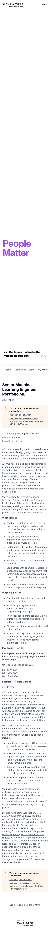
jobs (8, 369)
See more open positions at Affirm (25, 905)
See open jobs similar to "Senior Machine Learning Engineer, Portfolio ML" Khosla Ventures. (26, 421)
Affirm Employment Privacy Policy (20, 819)
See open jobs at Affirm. (20, 415)
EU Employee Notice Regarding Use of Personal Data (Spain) (23, 834)
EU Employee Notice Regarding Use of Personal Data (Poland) (24, 825)
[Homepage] (13, 4)
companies (19, 369)
